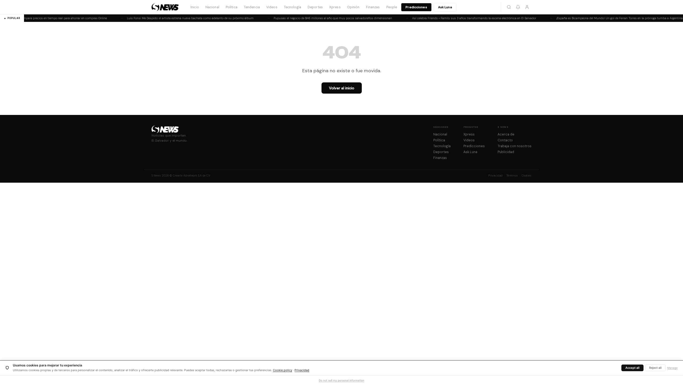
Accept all (632, 368)
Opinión (353, 7)
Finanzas (373, 7)
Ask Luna (445, 7)
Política (231, 7)
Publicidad (506, 152)
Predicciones (416, 7)
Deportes (315, 7)
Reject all (655, 368)
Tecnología (292, 7)
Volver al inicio (341, 88)
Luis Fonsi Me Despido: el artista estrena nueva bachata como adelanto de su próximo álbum (187, 18)
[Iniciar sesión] (526, 7)
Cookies (526, 175)
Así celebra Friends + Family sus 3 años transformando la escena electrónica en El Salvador (471, 18)
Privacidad (495, 175)
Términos (512, 175)
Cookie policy (282, 370)
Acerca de (506, 134)
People (391, 7)
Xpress (335, 7)
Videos (271, 7)
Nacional (212, 7)
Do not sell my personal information (341, 380)
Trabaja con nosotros (514, 146)
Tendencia (252, 7)
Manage (672, 367)
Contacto (505, 140)
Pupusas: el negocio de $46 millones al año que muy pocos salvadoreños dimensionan (330, 18)
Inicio (194, 7)
